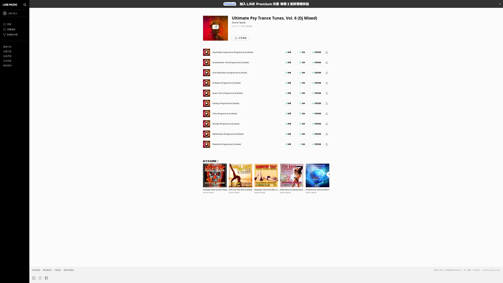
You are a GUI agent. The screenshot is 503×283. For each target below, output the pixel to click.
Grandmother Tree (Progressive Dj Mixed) (230, 62)
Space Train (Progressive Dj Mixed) (227, 93)
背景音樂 (318, 52)
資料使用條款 (69, 270)
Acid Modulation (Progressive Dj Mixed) (229, 72)
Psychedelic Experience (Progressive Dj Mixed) (232, 52)
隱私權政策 (47, 270)
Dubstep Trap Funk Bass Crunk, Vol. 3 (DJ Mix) (266, 190)
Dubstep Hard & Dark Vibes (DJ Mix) (215, 190)
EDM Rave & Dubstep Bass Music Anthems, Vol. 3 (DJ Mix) (292, 190)
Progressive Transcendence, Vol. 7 (318, 190)
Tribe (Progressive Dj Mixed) (224, 113)
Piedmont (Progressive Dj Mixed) (226, 144)
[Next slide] (329, 174)
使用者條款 (36, 270)
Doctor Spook (239, 22)
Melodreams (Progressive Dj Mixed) (228, 134)
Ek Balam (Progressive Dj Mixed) (226, 83)
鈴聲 (289, 52)
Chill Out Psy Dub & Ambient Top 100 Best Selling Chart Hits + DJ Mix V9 (241, 190)
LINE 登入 (12, 13)
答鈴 (303, 52)
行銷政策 (57, 270)
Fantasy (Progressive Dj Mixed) (225, 103)
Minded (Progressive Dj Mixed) (225, 124)
